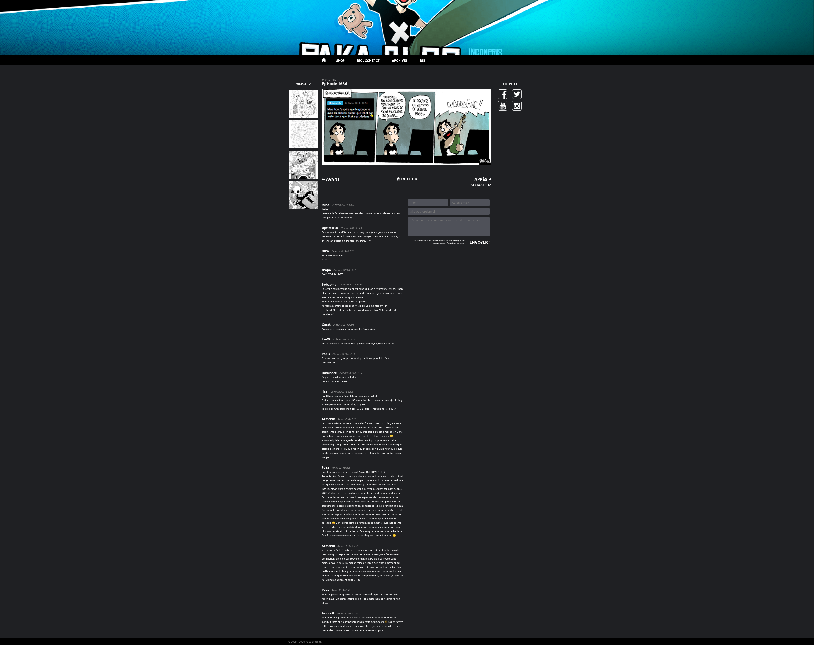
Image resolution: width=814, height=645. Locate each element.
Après (480, 179)
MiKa (325, 205)
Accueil (324, 60)
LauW (326, 339)
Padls (326, 354)
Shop (340, 60)
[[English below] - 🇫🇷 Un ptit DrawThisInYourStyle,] (303, 195)
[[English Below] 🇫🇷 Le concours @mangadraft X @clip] (303, 165)
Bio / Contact (368, 60)
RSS (423, 60)
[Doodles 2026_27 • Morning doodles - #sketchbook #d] (303, 104)
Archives (400, 60)
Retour (409, 179)
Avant (333, 179)
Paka (325, 467)
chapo (326, 270)
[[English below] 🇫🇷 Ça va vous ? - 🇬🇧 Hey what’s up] (303, 134)
